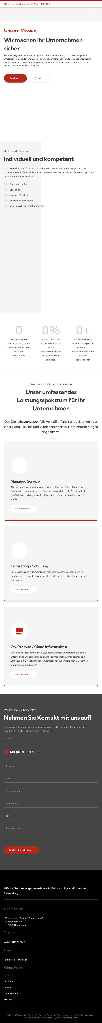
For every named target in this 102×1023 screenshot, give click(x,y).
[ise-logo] (26, 11)
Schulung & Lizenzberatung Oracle (26, 205)
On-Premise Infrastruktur (21, 200)
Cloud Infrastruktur (18, 184)
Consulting (14, 189)
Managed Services (18, 195)
